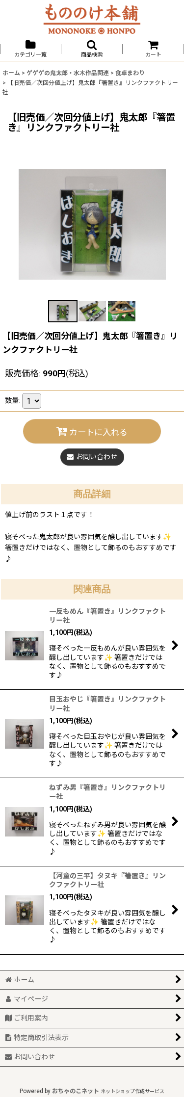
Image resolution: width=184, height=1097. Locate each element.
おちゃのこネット (75, 1091)
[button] (92, 49)
